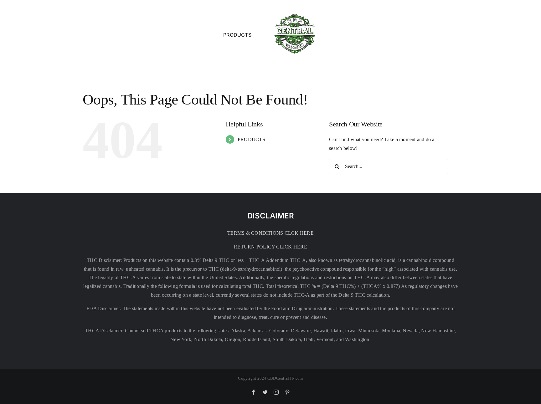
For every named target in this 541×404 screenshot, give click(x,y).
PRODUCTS (251, 139)
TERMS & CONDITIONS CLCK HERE (270, 233)
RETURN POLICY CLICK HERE (270, 246)
